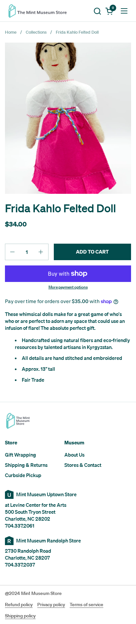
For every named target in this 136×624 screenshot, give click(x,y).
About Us (74, 454)
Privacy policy (51, 604)
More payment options (68, 287)
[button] (97, 11)
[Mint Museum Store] (39, 10)
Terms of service (86, 604)
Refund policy (19, 604)
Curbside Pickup (23, 475)
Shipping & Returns (26, 465)
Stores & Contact (82, 465)
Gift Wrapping (20, 454)
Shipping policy (20, 616)
